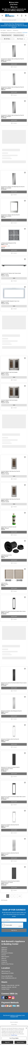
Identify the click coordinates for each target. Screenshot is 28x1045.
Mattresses (4, 949)
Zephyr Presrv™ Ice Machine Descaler (8, 526)
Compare (15, 66)
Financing (4, 960)
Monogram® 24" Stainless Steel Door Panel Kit (10, 214)
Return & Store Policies (7, 964)
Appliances (9, 30)
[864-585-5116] (21, 15)
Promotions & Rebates (7, 953)
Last (20, 896)
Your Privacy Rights (13, 1038)
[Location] (17, 15)
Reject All (7, 1042)
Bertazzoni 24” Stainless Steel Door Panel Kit (10, 824)
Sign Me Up (14, 930)
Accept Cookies (20, 1042)
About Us (3, 958)
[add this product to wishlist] (25, 45)
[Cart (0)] (25, 15)
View (14, 278)
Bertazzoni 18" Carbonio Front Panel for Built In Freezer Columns (14, 682)
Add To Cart (14, 64)
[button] (2, 15)
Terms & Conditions (14, 1022)
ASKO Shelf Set (4, 583)
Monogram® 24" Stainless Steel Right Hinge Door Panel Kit (12, 186)
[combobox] (20, 39)
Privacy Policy (14, 1024)
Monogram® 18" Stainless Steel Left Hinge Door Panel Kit (12, 87)
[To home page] (10, 16)
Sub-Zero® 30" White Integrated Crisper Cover (10, 301)
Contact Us (4, 962)
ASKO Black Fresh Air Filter (6, 555)
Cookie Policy (14, 1035)
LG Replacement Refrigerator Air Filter (8, 243)
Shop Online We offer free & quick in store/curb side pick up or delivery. (14, 6)
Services (3, 954)
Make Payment (5, 956)
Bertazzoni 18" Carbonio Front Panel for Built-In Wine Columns (13, 611)
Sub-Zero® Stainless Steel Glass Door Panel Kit (10, 471)
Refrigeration (15, 30)
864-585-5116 (8, 976)
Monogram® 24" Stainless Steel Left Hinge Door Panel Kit (12, 115)
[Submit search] (24, 20)
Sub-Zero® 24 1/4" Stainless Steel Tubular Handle (11, 273)
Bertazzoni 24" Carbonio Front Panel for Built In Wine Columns (13, 796)
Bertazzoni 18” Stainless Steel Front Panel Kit (10, 739)
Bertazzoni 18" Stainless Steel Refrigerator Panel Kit (11, 710)
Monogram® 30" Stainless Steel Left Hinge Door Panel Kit (12, 58)
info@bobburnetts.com (10, 978)
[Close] (26, 1028)
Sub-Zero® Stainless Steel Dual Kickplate (9, 372)
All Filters (8, 38)
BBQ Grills (4, 951)
